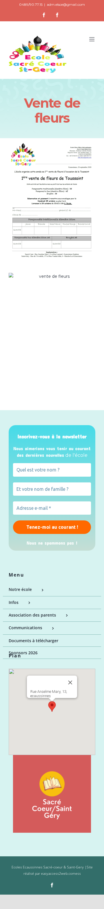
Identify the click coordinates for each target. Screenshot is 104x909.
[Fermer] (70, 682)
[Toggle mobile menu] (92, 39)
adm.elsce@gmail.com (66, 4)
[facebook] (52, 885)
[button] (52, 706)
